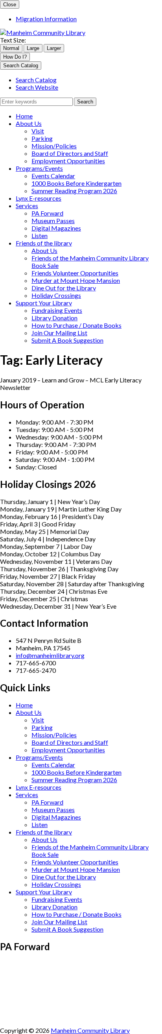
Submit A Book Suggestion (67, 340)
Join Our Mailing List (59, 332)
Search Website (37, 87)
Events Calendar (53, 175)
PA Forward (47, 213)
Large (33, 48)
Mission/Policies (54, 146)
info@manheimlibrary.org (50, 655)
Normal (11, 48)
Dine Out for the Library (63, 288)
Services (27, 205)
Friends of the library (44, 243)
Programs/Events (39, 168)
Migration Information (46, 18)
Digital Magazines (56, 228)
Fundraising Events (56, 310)
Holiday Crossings (56, 295)
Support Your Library (44, 303)
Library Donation (54, 317)
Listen (39, 235)
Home (24, 116)
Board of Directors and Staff (69, 153)
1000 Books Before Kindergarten (76, 183)
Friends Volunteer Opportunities (74, 273)
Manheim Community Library (90, 1030)
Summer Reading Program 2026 (74, 190)
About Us (29, 123)
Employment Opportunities (68, 160)
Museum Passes (53, 220)
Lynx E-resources (38, 198)
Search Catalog (36, 79)
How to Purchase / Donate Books (76, 325)
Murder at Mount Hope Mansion (75, 280)
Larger (54, 48)
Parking (42, 138)
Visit (37, 131)
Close (9, 4)
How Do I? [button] (15, 57)
